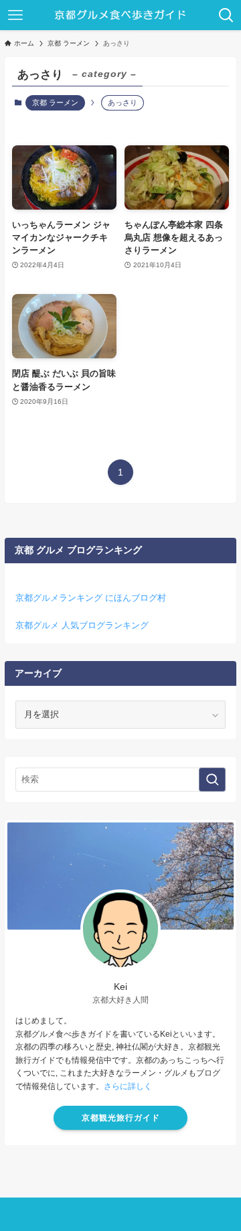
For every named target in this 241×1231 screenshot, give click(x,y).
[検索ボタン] (226, 15)
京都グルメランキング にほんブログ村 (90, 598)
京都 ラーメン (55, 102)
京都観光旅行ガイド (121, 1118)
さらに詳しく (128, 1086)
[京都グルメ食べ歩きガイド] (120, 15)
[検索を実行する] (212, 780)
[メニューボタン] (15, 15)
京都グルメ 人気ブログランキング (82, 625)
